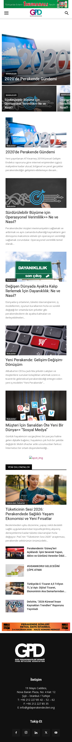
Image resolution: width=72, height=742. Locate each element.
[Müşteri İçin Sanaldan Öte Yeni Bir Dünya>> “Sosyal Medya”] (36, 406)
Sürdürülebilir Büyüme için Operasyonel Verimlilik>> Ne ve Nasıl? (32, 217)
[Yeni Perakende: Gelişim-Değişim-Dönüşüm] (36, 340)
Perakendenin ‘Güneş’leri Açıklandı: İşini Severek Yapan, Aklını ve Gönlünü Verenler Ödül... (46, 552)
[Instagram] (26, 732)
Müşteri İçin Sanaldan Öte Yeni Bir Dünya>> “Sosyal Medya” (34, 427)
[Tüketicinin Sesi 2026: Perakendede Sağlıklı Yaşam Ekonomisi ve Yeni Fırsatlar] (36, 490)
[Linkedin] (36, 732)
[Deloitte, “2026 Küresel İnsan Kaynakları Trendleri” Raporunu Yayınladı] (15, 606)
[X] (46, 732)
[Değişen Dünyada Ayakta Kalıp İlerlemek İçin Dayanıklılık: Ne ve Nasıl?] (36, 267)
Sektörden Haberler (16, 503)
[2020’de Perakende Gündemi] (36, 55)
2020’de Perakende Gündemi (30, 152)
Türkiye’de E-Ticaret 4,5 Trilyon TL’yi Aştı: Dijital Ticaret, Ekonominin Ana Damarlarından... (46, 587)
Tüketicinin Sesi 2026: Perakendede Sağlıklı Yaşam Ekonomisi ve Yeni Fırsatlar (30, 514)
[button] (6, 13)
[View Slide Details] (36, 4)
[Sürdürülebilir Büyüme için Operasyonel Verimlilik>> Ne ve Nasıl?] (29, 99)
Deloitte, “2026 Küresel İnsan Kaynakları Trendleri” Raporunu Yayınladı (45, 605)
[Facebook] (16, 732)
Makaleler (11, 74)
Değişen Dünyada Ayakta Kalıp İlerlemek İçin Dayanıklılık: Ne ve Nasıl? (33, 291)
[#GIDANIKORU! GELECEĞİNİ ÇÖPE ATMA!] (15, 570)
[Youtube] (56, 732)
